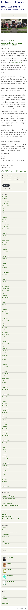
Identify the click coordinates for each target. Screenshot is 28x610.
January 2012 (5, 431)
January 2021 (5, 284)
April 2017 (4, 339)
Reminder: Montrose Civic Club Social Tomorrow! (12, 518)
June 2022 (4, 263)
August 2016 (5, 346)
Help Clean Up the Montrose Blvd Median (11, 505)
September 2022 (5, 258)
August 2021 (5, 274)
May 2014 (4, 382)
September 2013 (5, 394)
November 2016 (5, 341)
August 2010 (5, 470)
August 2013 (5, 396)
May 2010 (4, 477)
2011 (18, 171)
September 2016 (5, 343)
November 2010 (5, 463)
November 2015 (5, 353)
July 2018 (4, 325)
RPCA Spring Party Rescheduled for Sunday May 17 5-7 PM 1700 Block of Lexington (13, 495)
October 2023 (5, 238)
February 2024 (5, 235)
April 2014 (4, 385)
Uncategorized (4, 171)
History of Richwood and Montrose (9, 532)
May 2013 (4, 401)
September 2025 (5, 205)
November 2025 (5, 201)
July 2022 (4, 261)
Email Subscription (7, 175)
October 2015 (5, 355)
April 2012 (4, 424)
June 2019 (4, 302)
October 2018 (5, 318)
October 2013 (5, 392)
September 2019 (5, 300)
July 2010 (4, 472)
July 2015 (4, 357)
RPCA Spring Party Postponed (8, 498)
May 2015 (4, 359)
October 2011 (5, 438)
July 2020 (4, 293)
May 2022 (4, 265)
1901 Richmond (14, 171)
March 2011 (4, 454)
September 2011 (5, 440)
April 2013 (4, 403)
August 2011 (5, 442)
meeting (21, 171)
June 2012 (4, 419)
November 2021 (5, 270)
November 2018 (5, 316)
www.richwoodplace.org (16, 62)
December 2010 (5, 461)
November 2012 (5, 410)
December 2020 (5, 286)
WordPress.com (5, 603)
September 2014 (5, 378)
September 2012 (5, 415)
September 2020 (5, 290)
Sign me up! (6, 185)
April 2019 (4, 307)
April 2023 (4, 247)
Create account (5, 594)
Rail (3, 539)
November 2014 (5, 373)
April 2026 (4, 196)
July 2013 (4, 399)
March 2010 (4, 481)
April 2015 (4, 362)
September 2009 (5, 486)
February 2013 (5, 405)
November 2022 (5, 256)
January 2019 (5, 313)
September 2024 (5, 228)
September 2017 (5, 334)
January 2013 (5, 408)
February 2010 (5, 484)
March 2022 (4, 267)
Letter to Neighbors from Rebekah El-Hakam (11, 44)
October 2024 (5, 226)
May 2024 (4, 231)
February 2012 (5, 428)
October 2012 (5, 412)
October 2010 (5, 465)
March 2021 (4, 279)
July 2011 (4, 445)
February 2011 (5, 456)
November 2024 (5, 224)
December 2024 (5, 221)
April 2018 (4, 327)
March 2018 (4, 330)
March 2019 (4, 309)
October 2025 (5, 203)
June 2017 (4, 336)
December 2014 (5, 371)
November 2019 (5, 297)
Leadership (4, 514)
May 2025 (4, 215)
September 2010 (5, 468)
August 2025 (5, 208)
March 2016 (4, 348)
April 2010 (4, 479)
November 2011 (5, 435)
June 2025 (4, 212)
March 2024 (4, 233)
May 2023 (4, 244)
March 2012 (4, 426)
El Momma (12, 40)
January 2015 (5, 369)
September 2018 (5, 320)
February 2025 (5, 219)
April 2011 (4, 451)
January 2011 (5, 458)
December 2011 (5, 433)
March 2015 (4, 364)
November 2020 (5, 288)
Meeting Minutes (11, 170)
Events (6, 170)
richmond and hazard (8, 172)
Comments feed (5, 601)
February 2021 (5, 281)
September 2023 (5, 240)
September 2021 (5, 272)
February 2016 (5, 350)
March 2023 (4, 249)
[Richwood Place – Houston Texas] (14, 32)
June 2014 (4, 380)
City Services (5, 527)
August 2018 (5, 323)
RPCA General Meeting (7, 503)
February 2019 (5, 311)
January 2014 (5, 387)
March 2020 (4, 295)
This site (4, 541)
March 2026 (4, 198)
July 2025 (4, 210)
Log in (3, 596)
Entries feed (4, 598)
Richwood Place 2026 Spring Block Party (10, 501)
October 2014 (5, 376)
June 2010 (4, 474)
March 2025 (4, 217)
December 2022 (5, 254)
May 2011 (4, 449)
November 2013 (5, 389)
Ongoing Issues (18, 170)
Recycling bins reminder (7, 516)
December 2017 (5, 332)
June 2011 (4, 447)
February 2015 (5, 366)
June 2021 (4, 277)
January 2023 (5, 251)
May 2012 (4, 422)
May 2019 (4, 304)
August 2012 (5, 417)
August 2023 (5, 242)
